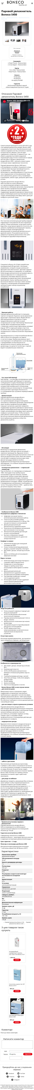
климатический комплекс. (17, 1089)
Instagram (17, 1080)
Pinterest (11, 1076)
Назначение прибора (9, 854)
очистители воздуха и (29, 1088)
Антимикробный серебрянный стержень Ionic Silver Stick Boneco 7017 (17, 953)
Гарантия (5, 910)
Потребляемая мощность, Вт (11, 914)
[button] (32, 3)
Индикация (6, 891)
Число (5, 1054)
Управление (6, 887)
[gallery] (17, 35)
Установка (5, 883)
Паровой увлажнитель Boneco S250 (20, 922)
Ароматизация (7, 879)
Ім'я (5, 1051)
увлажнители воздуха (19, 1088)
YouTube (22, 1073)
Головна (3, 17)
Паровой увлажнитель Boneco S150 (14, 922)
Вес (3, 898)
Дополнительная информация (12, 902)
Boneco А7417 (23, 848)
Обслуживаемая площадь (10, 858)
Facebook (11, 1073)
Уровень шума (7, 918)
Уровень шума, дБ (8, 906)
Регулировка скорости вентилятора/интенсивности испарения (14, 874)
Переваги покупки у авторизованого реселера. (17, 55)
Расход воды (6, 866)
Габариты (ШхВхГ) (8, 895)
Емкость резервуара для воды (12, 862)
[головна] (17, 3)
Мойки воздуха (11, 1088)
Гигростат (5, 870)
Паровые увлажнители (12, 17)
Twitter (22, 1076)
